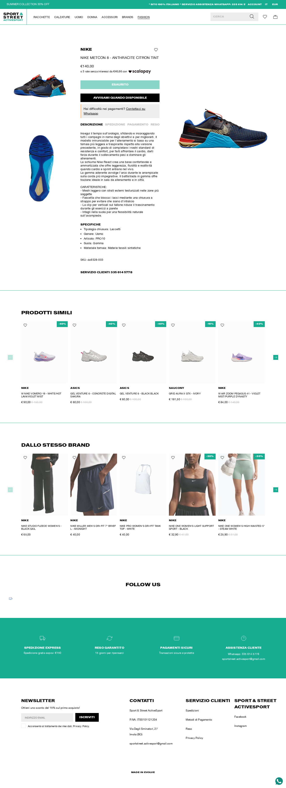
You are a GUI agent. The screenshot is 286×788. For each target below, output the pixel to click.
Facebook (240, 716)
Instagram (240, 726)
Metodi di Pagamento (199, 719)
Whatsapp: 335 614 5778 (243, 654)
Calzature (62, 17)
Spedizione (115, 124)
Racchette (42, 17)
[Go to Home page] (13, 17)
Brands (127, 17)
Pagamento (137, 124)
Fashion (143, 17)
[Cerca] (252, 16)
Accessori (110, 17)
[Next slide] (275, 357)
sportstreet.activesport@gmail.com (151, 743)
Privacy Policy (81, 726)
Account (255, 5)
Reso (155, 124)
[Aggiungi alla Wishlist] (155, 50)
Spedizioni (192, 710)
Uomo (79, 17)
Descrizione (91, 124)
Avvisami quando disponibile (120, 98)
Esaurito (120, 84)
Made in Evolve (143, 772)
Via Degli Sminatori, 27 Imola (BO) (144, 731)
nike (86, 50)
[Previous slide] (10, 357)
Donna (92, 17)
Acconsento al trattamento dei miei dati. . (59, 726)
